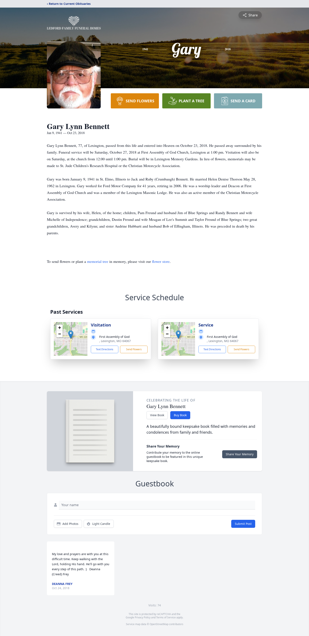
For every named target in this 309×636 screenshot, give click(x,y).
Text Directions (104, 349)
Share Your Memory (240, 454)
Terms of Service (166, 617)
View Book (157, 415)
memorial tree (97, 261)
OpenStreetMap (159, 624)
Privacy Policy (143, 617)
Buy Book (180, 415)
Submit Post (243, 524)
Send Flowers (134, 349)
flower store (161, 261)
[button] (70, 334)
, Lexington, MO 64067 (115, 341)
